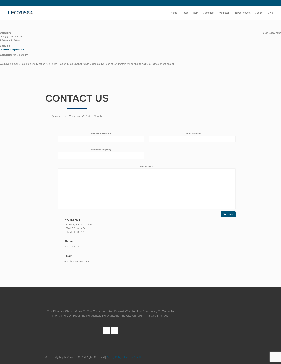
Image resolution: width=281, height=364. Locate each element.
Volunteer (224, 12)
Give (270, 12)
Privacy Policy (114, 357)
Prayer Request (242, 12)
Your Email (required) (192, 133)
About (185, 12)
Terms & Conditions (134, 357)
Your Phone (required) (101, 150)
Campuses (209, 12)
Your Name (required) (101, 133)
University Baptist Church (13, 49)
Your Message (146, 166)
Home (174, 12)
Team (195, 12)
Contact (259, 12)
